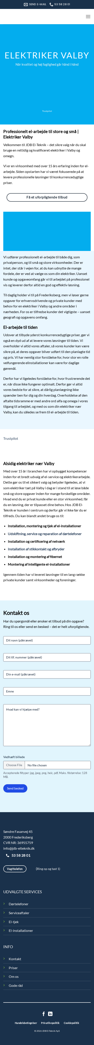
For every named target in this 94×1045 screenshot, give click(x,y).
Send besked (15, 788)
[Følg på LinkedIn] (50, 1014)
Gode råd (16, 985)
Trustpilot (47, 111)
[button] (88, 16)
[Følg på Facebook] (44, 1014)
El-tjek (14, 922)
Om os (14, 976)
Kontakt (15, 959)
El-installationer (21, 930)
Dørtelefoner (18, 904)
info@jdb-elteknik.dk (19, 848)
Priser (13, 968)
